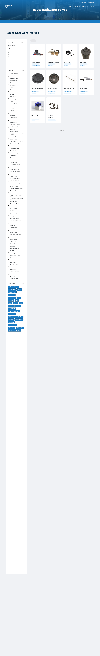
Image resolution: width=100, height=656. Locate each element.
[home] (8, 6)
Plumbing (10, 58)
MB (9, 50)
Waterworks (10, 67)
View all (62, 130)
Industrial (10, 65)
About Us (85, 6)
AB (8, 54)
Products (77, 6)
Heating (9, 63)
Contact (92, 6)
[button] (76, 6)
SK (8, 52)
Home (69, 6)
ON (9, 48)
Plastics (9, 60)
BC (8, 56)
